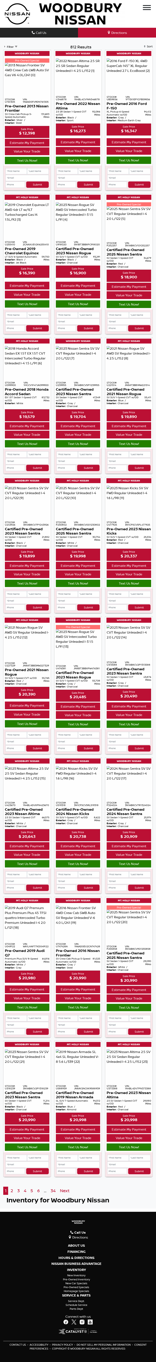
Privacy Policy (63, 1344)
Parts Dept (76, 1309)
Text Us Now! (27, 160)
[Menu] (147, 8)
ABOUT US (76, 1245)
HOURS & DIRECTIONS (76, 1258)
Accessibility (39, 1344)
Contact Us (18, 1344)
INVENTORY (76, 1270)
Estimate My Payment (27, 142)
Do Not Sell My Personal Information (104, 1344)
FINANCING (76, 1252)
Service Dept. (76, 1301)
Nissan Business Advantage (76, 1264)
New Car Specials (76, 1283)
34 (53, 1191)
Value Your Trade (27, 151)
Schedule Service (76, 1305)
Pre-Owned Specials (76, 1287)
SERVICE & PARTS (76, 1295)
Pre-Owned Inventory (76, 1279)
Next (64, 1191)
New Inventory (76, 1275)
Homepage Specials (76, 1291)
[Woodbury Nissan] (64, 13)
